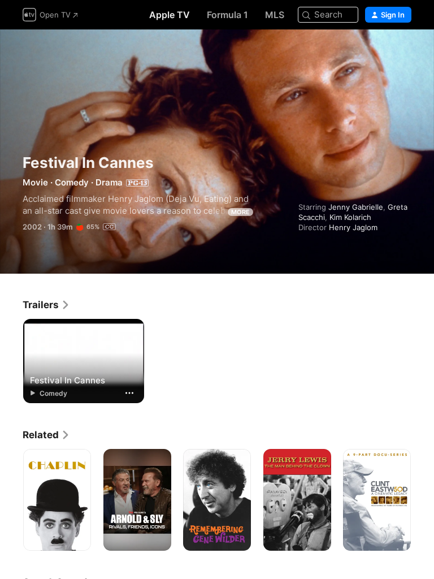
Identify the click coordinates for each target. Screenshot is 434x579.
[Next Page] (423, 500)
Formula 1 (227, 14)
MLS (274, 14)
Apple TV (169, 14)
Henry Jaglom (353, 227)
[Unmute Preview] (403, 52)
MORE (240, 212)
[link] (46, 305)
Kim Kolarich (350, 217)
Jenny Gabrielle (355, 206)
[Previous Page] (11, 500)
